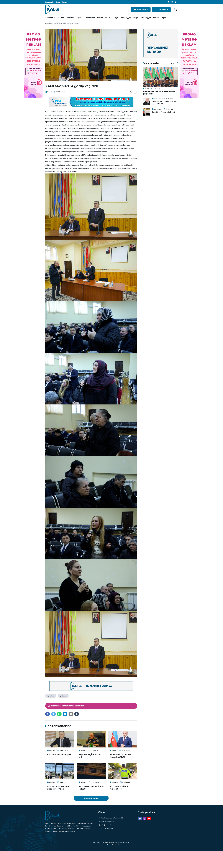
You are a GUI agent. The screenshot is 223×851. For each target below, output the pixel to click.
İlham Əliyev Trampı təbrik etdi (163, 112)
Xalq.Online (110, 842)
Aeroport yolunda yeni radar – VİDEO (91, 787)
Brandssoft (115, 845)
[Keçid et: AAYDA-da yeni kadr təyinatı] (59, 739)
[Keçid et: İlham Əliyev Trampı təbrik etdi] (146, 112)
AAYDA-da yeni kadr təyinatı (59, 754)
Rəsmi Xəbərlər (158, 98)
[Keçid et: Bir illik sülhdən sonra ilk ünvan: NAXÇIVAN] (122, 739)
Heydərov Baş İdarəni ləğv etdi (90, 755)
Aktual (52, 696)
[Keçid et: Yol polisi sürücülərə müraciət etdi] (122, 771)
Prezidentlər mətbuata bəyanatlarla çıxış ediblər (159, 92)
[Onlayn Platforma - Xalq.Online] (57, 815)
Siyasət (114, 750)
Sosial (49, 92)
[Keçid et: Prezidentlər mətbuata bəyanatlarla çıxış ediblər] (160, 77)
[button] (126, 92)
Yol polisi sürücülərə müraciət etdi (119, 787)
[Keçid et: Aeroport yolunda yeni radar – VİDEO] (91, 771)
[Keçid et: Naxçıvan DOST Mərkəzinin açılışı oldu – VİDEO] (59, 771)
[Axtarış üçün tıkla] (176, 9)
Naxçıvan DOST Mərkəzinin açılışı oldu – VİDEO (59, 787)
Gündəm (52, 750)
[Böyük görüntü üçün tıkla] (91, 55)
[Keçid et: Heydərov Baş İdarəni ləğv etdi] (91, 739)
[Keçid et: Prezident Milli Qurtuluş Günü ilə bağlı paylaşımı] (146, 101)
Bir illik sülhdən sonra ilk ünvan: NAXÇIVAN (120, 755)
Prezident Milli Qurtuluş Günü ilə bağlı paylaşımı (163, 103)
